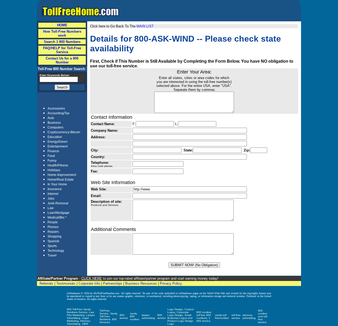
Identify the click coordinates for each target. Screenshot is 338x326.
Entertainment (58, 146)
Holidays (54, 170)
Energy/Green (58, 142)
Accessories (56, 108)
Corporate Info (89, 283)
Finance (53, 151)
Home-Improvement (62, 175)
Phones (53, 227)
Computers (55, 127)
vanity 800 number (134, 316)
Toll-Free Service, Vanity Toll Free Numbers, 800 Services (109, 316)
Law (51, 208)
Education (55, 137)
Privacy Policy (171, 283)
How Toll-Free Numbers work (62, 33)
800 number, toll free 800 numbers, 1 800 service (204, 316)
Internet (53, 194)
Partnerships (112, 283)
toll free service (236, 316)
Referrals (46, 283)
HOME (62, 25)
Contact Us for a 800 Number (62, 60)
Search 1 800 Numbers (62, 42)
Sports (52, 246)
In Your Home (57, 184)
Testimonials (66, 283)
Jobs (51, 198)
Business (54, 123)
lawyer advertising (148, 316)
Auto (51, 118)
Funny (52, 160)
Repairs (53, 232)
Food (51, 156)
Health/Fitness (58, 165)
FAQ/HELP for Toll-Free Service (62, 50)
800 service (124, 316)
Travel (52, 255)
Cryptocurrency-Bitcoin (64, 132)
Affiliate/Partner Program (57, 278)
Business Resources (141, 283)
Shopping (55, 236)
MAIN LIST (145, 26)
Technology (56, 251)
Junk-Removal (58, 203)
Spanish (53, 241)
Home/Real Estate (61, 179)
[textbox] (59, 79)
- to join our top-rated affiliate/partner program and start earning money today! (148, 278)
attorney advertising (249, 316)
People (53, 222)
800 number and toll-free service (263, 316)
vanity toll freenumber (222, 316)
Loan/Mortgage (58, 213)
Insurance (55, 189)
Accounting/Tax (58, 113)
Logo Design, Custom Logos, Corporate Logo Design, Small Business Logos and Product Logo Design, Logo (180, 316)
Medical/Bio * (57, 217)
